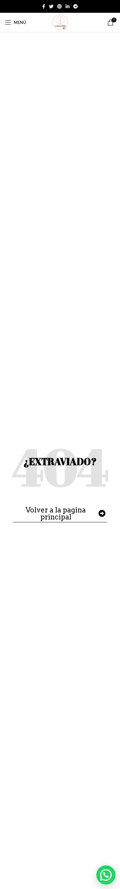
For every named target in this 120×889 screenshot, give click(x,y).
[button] (106, 875)
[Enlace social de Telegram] (75, 6)
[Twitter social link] (51, 6)
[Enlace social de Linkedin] (67, 6)
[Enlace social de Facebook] (43, 6)
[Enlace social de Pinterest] (59, 6)
